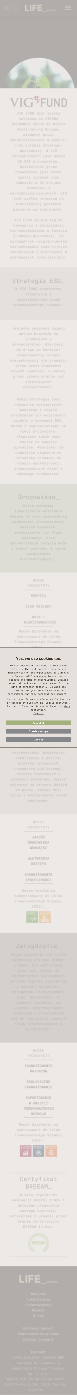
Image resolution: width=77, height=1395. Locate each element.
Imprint (38, 713)
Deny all (39, 739)
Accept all (38, 722)
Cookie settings (38, 731)
